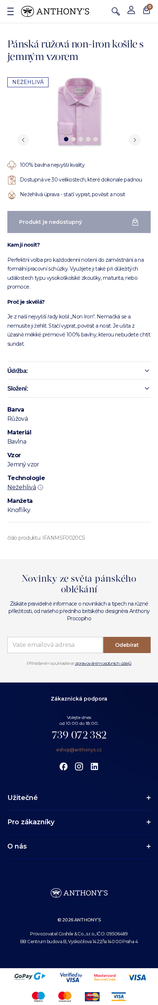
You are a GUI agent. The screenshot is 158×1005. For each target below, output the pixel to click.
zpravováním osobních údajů (103, 663)
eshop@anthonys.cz (79, 749)
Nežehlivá (21, 487)
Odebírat (127, 645)
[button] (79, 371)
